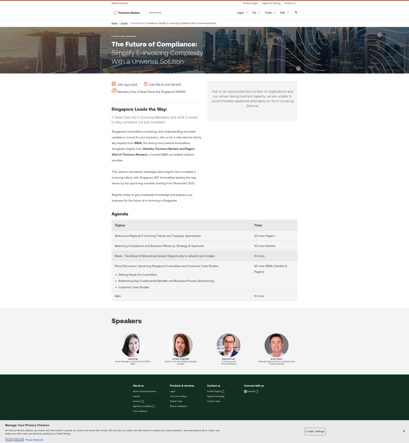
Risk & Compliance (179, 406)
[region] (204, 431)
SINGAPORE (155, 12)
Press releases (140, 411)
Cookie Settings (315, 431)
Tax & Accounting (178, 396)
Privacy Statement (33, 440)
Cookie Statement (14, 440)
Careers (137, 401)
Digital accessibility (142, 406)
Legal (172, 391)
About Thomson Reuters (144, 391)
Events (124, 23)
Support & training (215, 396)
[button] (242, 13)
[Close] (403, 431)
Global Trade (176, 401)
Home (114, 23)
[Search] (296, 12)
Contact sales (213, 401)
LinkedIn (251, 391)
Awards (136, 396)
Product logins (214, 391)
